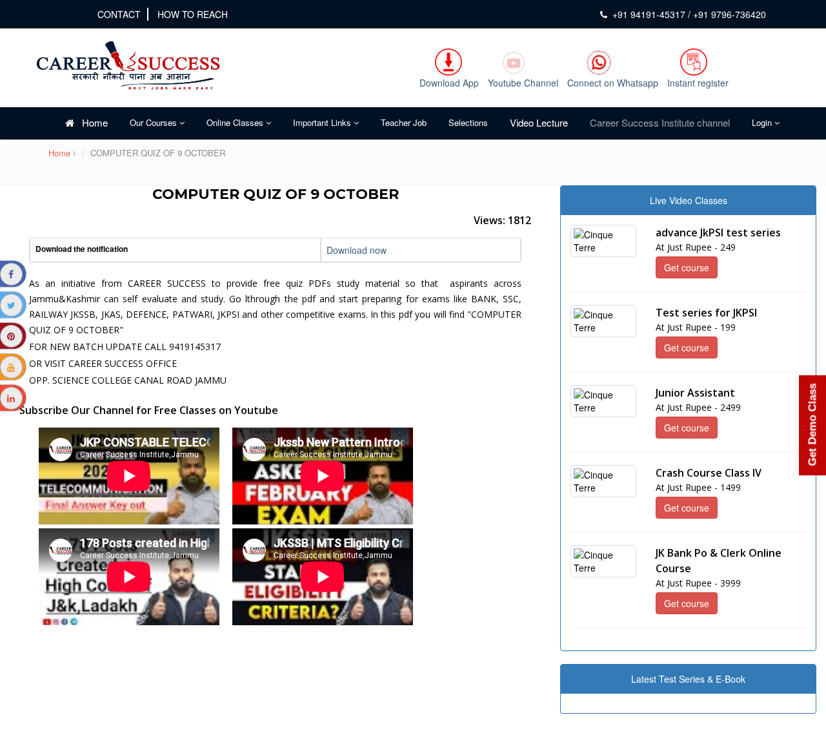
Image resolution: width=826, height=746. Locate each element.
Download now (357, 249)
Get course (686, 267)
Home (91, 122)
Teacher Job (404, 122)
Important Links (323, 122)
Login (763, 122)
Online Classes (236, 122)
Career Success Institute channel (660, 122)
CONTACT (119, 14)
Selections (468, 122)
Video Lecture (539, 122)
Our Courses (154, 122)
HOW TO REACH (192, 14)
